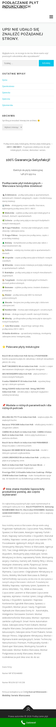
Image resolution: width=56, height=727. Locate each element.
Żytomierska (7, 105)
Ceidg (25, 691)
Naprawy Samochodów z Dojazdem (26, 535)
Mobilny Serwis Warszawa (16, 695)
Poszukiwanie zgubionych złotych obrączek (23, 543)
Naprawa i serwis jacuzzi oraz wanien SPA (31, 539)
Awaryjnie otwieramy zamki (15, 564)
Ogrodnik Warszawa (24, 603)
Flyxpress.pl (35, 564)
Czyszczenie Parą (35, 528)
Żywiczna (6, 99)
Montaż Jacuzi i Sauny (23, 606)
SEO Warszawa (21, 568)
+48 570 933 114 (28, 174)
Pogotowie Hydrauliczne (14, 528)
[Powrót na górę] (28, 709)
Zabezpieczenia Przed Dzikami (23, 624)
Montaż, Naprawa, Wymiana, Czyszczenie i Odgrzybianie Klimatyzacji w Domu (27, 572)
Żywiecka (6, 92)
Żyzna (4, 80)
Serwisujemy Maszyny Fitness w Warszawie (23, 546)
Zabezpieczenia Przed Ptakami (30, 632)
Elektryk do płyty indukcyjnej (28, 170)
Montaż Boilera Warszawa (26, 649)
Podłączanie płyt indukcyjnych (20, 4)
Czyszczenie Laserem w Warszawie (19, 592)
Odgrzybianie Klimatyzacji (30, 635)
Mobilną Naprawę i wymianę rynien (19, 585)
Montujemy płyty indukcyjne (26, 553)
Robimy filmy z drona (42, 561)
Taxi (9, 550)
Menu (51, 16)
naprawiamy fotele (32, 557)
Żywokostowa (8, 86)
